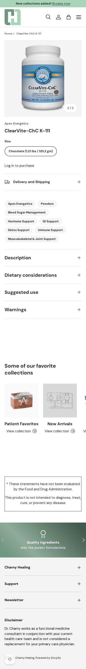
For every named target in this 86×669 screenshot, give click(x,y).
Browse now (61, 3)
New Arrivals (59, 424)
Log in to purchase (19, 165)
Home (8, 33)
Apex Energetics (16, 123)
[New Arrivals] (60, 400)
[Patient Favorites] (22, 400)
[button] (69, 17)
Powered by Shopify (48, 657)
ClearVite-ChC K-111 (28, 33)
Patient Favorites (21, 424)
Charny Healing (24, 657)
